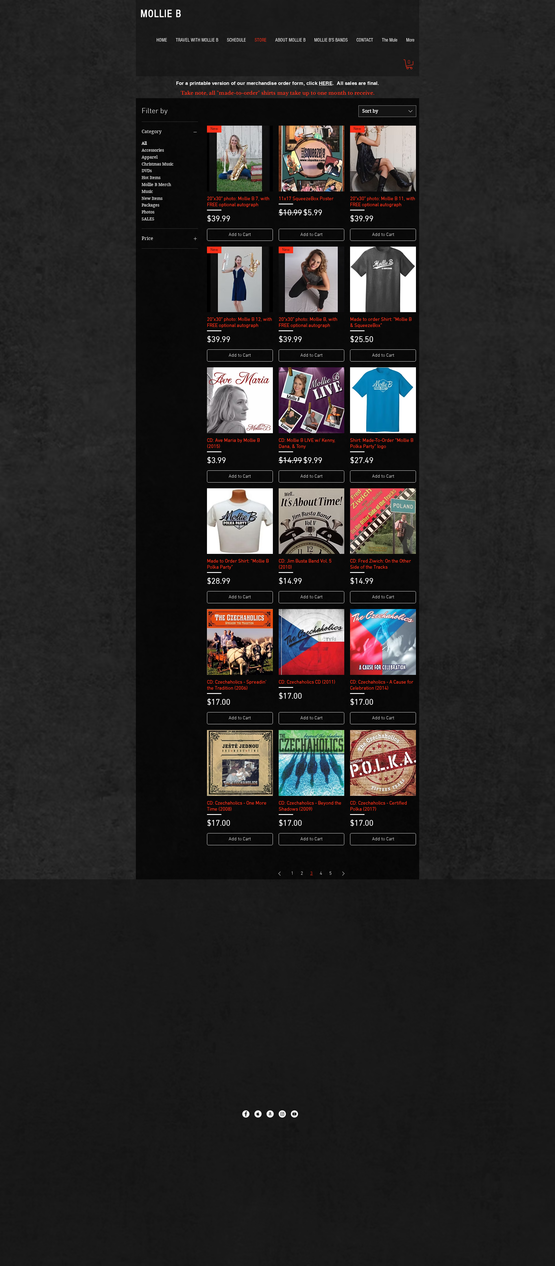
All (144, 143)
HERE (325, 83)
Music (147, 191)
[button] (409, 64)
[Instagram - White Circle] (282, 1114)
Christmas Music (157, 164)
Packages (150, 205)
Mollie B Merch (156, 184)
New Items (152, 198)
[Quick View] (312, 158)
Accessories (153, 150)
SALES (148, 218)
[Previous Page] (279, 873)
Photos (148, 212)
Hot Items (151, 177)
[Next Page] (343, 873)
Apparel (150, 157)
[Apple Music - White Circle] (258, 1114)
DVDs (147, 170)
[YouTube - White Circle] (294, 1114)
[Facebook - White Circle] (245, 1114)
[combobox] (387, 111)
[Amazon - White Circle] (270, 1114)
